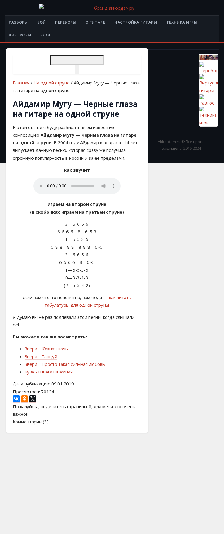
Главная (21, 83)
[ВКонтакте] (16, 399)
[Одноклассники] (24, 399)
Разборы (18, 22)
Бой (41, 22)
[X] (32, 399)
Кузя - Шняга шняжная (48, 372)
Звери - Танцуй (40, 356)
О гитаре (95, 22)
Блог (45, 35)
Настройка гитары (135, 22)
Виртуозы (20, 35)
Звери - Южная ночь (46, 349)
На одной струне (52, 83)
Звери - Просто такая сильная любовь (64, 364)
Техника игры (181, 22)
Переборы (65, 22)
